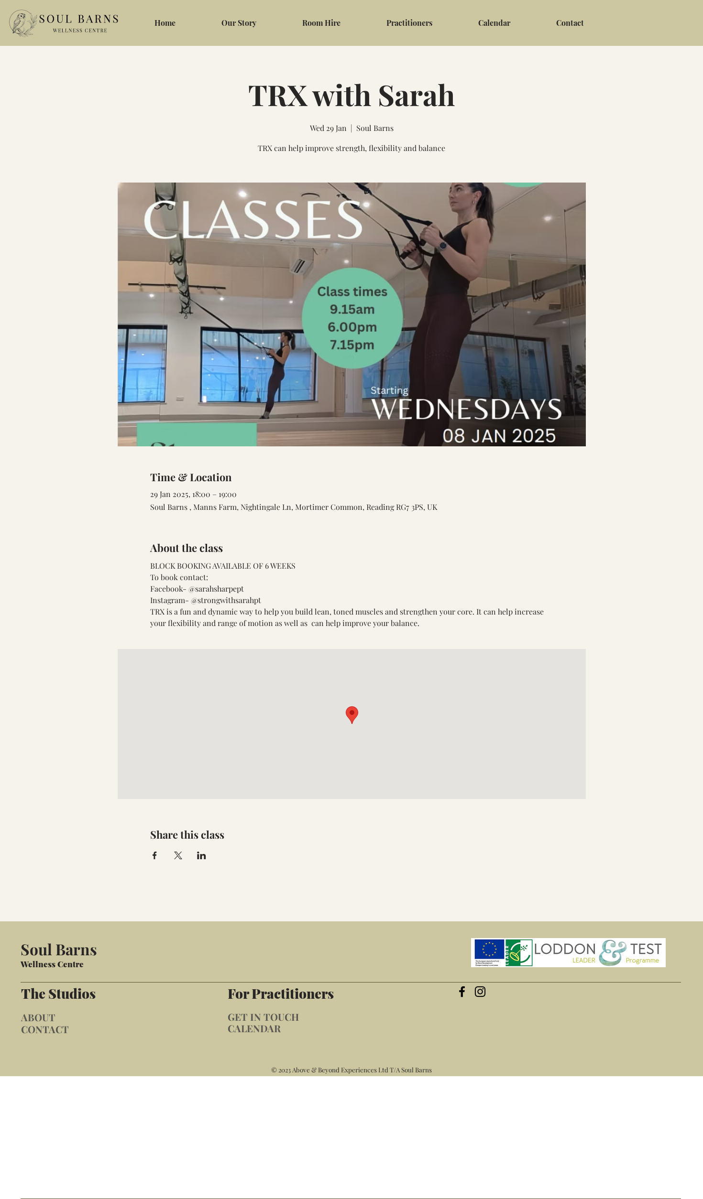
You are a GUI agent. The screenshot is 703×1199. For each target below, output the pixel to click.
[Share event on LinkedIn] (201, 855)
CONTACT (45, 1029)
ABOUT (38, 1017)
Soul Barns (59, 949)
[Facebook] (462, 991)
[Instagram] (480, 991)
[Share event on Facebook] (154, 855)
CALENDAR (254, 1028)
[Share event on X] (178, 855)
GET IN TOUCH (263, 1016)
